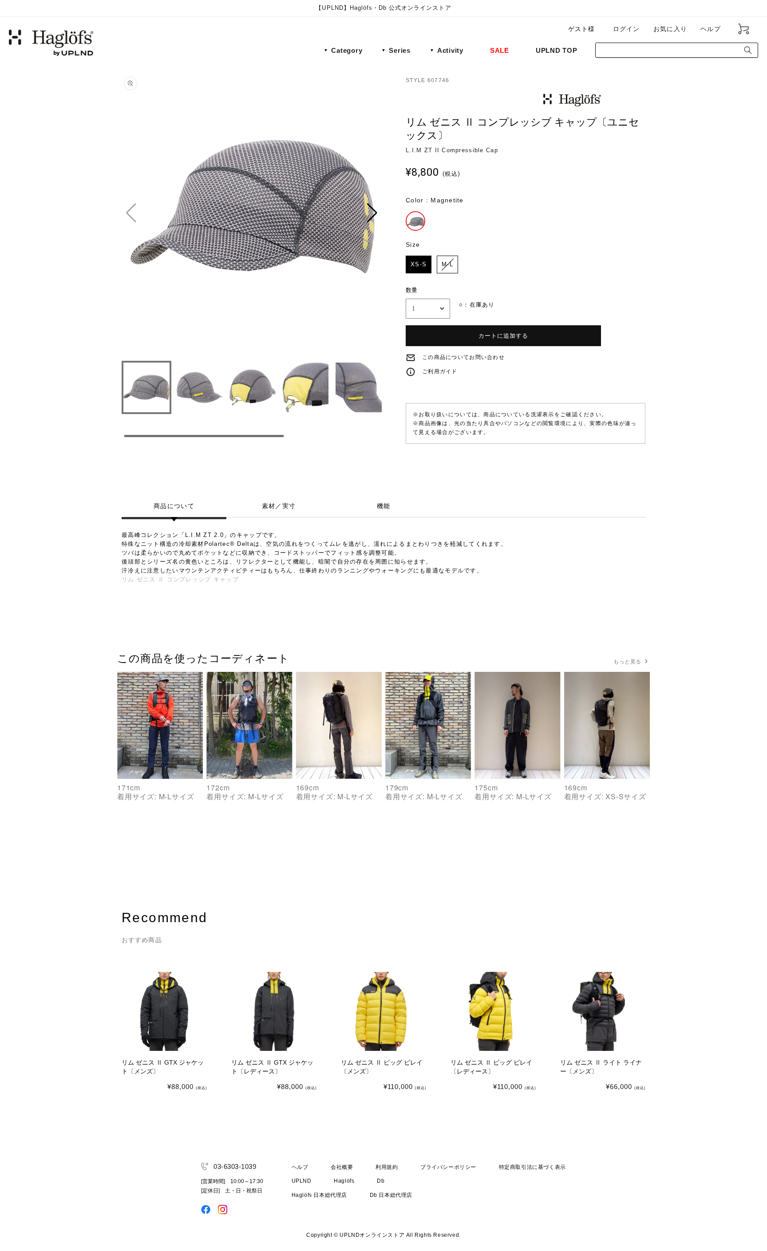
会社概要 (342, 1167)
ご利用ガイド (440, 371)
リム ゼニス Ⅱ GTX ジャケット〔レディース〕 (272, 1067)
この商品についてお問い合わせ (463, 357)
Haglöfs (344, 1181)
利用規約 (387, 1167)
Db (380, 1181)
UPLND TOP (556, 50)
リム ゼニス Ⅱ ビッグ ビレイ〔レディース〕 (491, 1067)
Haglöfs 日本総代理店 (319, 1195)
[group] (253, 213)
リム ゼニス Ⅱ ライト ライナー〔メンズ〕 (601, 1067)
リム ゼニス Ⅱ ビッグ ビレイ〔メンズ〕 (382, 1067)
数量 (412, 290)
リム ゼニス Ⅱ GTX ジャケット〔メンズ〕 (163, 1067)
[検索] (748, 50)
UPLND (302, 1181)
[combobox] (676, 50)
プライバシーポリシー (448, 1167)
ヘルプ (710, 28)
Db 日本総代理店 (391, 1195)
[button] (373, 213)
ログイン (626, 28)
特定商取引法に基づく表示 (532, 1167)
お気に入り (670, 28)
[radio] (415, 221)
